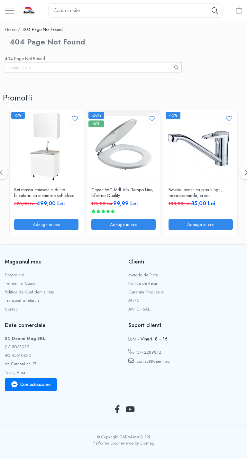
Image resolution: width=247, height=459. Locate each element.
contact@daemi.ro (152, 361)
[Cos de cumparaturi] (238, 10)
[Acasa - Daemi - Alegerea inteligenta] (29, 10)
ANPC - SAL (139, 309)
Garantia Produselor (146, 292)
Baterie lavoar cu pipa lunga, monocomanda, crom (195, 192)
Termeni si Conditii (22, 283)
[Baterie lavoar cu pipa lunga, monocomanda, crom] (200, 147)
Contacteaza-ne (35, 384)
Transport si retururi (22, 300)
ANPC (133, 300)
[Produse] (9, 11)
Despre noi (14, 275)
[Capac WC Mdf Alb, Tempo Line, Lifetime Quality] (123, 147)
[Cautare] (215, 10)
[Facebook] (117, 410)
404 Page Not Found (43, 29)
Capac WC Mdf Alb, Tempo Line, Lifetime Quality (122, 192)
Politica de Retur (142, 283)
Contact (12, 309)
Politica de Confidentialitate (29, 292)
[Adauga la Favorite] (74, 118)
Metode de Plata (143, 275)
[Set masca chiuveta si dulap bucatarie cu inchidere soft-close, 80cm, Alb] (46, 147)
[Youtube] (129, 410)
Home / (13, 29)
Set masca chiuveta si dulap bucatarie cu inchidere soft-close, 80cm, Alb (44, 192)
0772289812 (148, 352)
